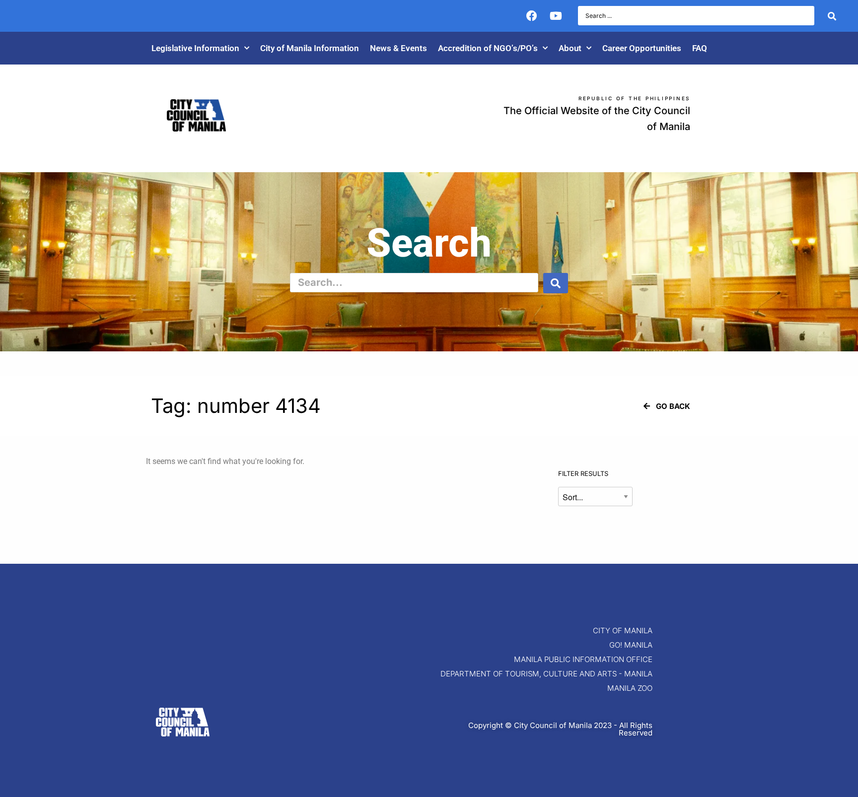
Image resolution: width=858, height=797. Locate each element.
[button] (667, 406)
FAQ (699, 48)
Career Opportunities (641, 48)
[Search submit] (832, 15)
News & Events (398, 48)
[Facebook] (532, 16)
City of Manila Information (309, 48)
